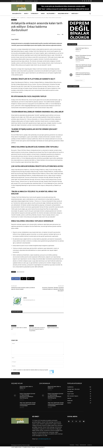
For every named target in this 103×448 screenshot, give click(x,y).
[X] (87, 1)
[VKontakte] (83, 421)
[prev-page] (12, 334)
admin (25, 298)
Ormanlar (31, 325)
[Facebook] (82, 1)
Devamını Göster (79, 80)
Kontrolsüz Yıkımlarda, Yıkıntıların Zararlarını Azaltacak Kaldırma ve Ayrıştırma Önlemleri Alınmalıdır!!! (53, 289)
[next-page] (15, 334)
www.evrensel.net (20, 271)
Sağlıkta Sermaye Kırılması (53, 327)
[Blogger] (68, 421)
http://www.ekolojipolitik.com (29, 300)
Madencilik (14, 325)
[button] (90, 13)
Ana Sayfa (13, 17)
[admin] (17, 301)
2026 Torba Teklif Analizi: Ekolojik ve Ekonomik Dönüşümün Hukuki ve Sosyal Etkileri (37, 329)
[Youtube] (91, 1)
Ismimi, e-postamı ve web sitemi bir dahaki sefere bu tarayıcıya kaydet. (30, 369)
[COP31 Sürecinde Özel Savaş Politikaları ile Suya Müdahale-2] (71, 74)
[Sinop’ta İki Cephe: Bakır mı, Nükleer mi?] (19, 320)
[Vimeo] (89, 1)
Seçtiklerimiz (23, 17)
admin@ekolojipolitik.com (44, 439)
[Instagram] (85, 1)
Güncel (17, 17)
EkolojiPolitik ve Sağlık (52, 325)
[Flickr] (76, 421)
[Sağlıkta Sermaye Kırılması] (55, 320)
